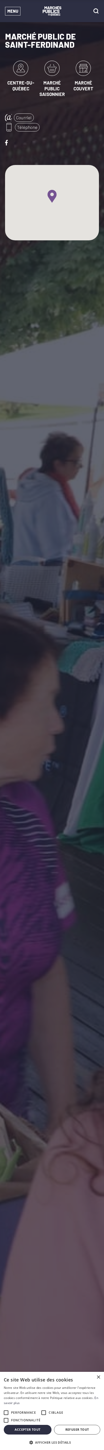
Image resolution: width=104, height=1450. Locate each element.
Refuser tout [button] (77, 1429)
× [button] (98, 1377)
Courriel (24, 117)
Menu (12, 11)
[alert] (52, 1411)
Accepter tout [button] (27, 1429)
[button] (52, 1442)
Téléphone (27, 127)
